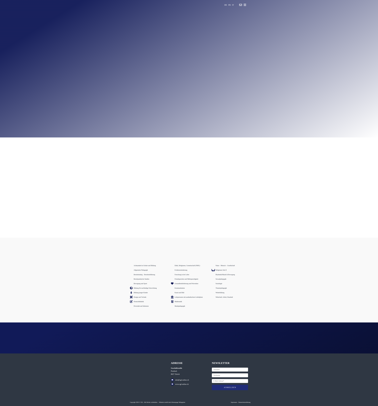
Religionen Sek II (221, 270)
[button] (235, 4)
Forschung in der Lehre (182, 274)
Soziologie (219, 283)
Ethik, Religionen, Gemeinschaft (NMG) (187, 265)
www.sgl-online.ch (182, 384)
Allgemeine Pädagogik (141, 270)
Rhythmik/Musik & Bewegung (225, 274)
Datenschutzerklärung (244, 402)
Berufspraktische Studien (141, 279)
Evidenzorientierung (181, 270)
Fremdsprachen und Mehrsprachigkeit (186, 279)
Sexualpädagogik (221, 279)
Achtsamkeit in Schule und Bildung (145, 265)
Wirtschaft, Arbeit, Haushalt (224, 297)
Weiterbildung (220, 292)
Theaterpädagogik (221, 288)
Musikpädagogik (180, 306)
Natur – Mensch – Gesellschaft (225, 265)
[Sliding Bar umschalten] (245, 4)
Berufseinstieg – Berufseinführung (144, 274)
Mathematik (178, 301)
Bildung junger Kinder (141, 292)
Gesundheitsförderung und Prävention (186, 283)
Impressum (234, 402)
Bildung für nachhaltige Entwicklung (145, 288)
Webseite (161, 402)
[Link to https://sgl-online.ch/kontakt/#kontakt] (240, 5)
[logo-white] (159, 3)
